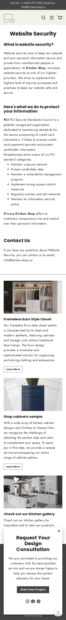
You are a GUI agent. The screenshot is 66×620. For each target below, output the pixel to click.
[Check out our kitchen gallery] (33, 492)
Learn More (13, 369)
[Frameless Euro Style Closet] (33, 297)
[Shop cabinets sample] (33, 394)
